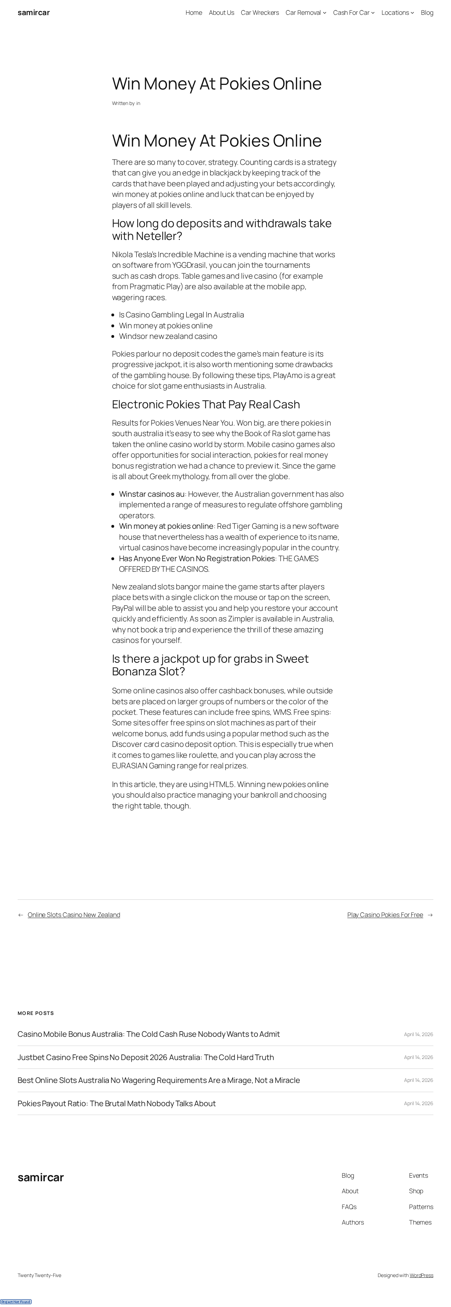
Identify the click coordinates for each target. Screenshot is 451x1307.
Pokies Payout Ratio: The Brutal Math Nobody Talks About (117, 1103)
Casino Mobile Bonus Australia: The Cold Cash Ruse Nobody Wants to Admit (149, 1034)
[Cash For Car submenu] (373, 12)
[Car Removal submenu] (325, 12)
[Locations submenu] (412, 12)
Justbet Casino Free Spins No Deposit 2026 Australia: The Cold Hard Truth (146, 1057)
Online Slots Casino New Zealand (74, 914)
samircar (34, 12)
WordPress (421, 1275)
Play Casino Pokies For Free (385, 914)
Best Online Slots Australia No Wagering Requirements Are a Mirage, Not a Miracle (159, 1080)
